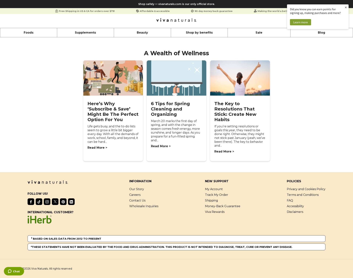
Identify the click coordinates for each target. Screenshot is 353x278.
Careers (134, 195)
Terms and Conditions (303, 195)
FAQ (290, 200)
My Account (214, 189)
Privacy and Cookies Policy (306, 189)
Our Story (136, 189)
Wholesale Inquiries (143, 206)
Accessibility (295, 206)
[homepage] (176, 20)
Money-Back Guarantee (222, 206)
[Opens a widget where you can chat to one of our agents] (14, 271)
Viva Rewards (214, 212)
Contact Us (137, 200)
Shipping (211, 200)
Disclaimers (295, 212)
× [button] (346, 7)
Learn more (300, 22)
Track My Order (216, 195)
